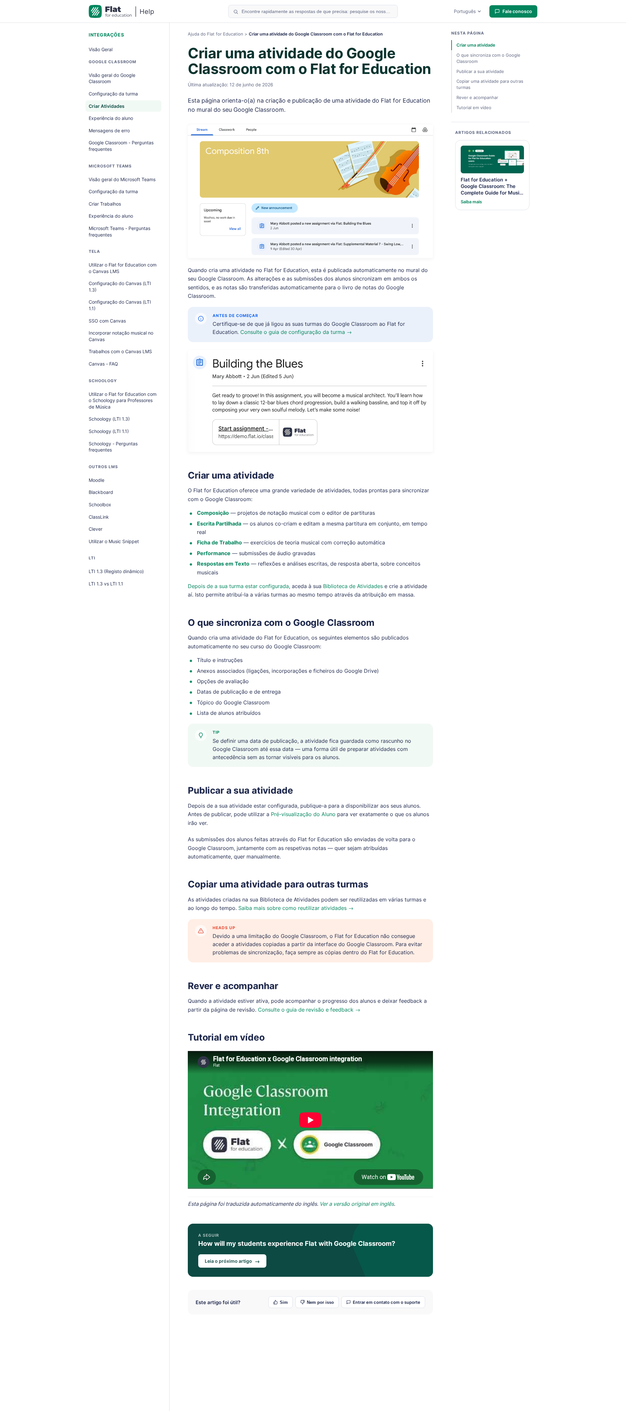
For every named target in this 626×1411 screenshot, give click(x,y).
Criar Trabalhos (105, 204)
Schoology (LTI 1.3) (109, 419)
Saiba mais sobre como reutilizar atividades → (295, 908)
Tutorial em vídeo (226, 1037)
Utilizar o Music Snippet (114, 541)
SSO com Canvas (107, 321)
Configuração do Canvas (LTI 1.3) (120, 287)
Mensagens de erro (109, 130)
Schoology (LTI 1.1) (109, 431)
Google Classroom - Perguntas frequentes (121, 146)
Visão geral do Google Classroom (112, 78)
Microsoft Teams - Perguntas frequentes (119, 231)
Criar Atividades (107, 106)
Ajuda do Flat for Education (215, 33)
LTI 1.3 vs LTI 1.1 (106, 583)
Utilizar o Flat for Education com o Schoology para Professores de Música (122, 400)
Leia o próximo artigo (232, 1261)
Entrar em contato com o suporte (386, 1302)
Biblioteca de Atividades (353, 586)
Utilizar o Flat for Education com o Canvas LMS (122, 268)
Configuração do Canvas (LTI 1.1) (120, 305)
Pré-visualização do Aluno (303, 814)
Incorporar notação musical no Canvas (121, 336)
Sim (284, 1302)
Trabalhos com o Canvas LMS (120, 351)
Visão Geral (100, 49)
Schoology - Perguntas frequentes (113, 447)
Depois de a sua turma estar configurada (238, 586)
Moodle (96, 480)
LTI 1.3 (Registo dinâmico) (116, 571)
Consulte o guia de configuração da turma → (296, 332)
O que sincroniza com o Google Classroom (281, 622)
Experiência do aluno (111, 118)
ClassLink (99, 517)
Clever (95, 529)
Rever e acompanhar (233, 985)
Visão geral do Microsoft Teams (122, 179)
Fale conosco (517, 11)
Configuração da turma (113, 93)
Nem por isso (320, 1302)
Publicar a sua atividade (240, 790)
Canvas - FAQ (103, 364)
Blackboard (101, 492)
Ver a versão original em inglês (357, 1204)
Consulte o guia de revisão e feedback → (309, 1009)
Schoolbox (100, 504)
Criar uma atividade (231, 475)
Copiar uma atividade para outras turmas (278, 884)
